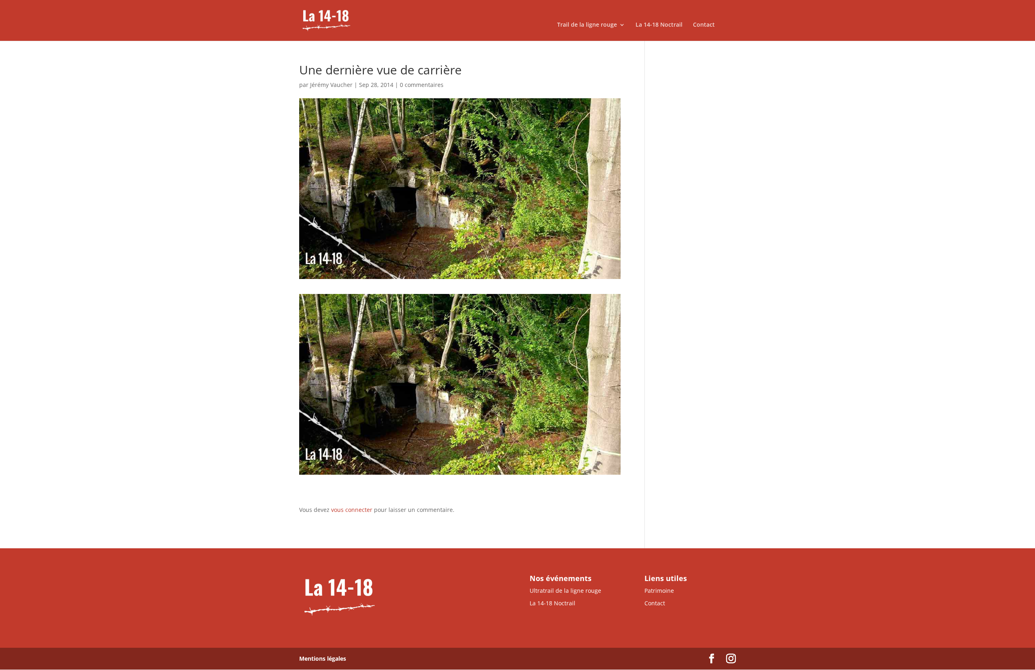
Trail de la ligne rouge (587, 25)
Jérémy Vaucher (331, 85)
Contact (704, 25)
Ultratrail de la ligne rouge (565, 590)
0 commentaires (422, 85)
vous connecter (351, 510)
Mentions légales (322, 658)
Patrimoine (659, 590)
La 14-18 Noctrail (659, 25)
